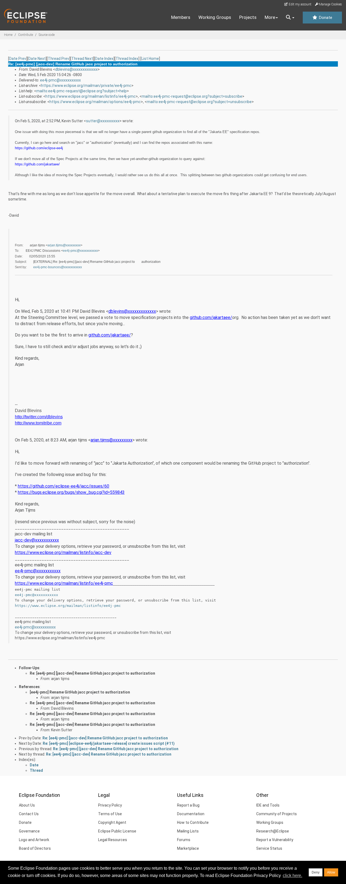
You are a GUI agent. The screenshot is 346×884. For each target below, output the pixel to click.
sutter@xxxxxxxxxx (102, 121)
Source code (47, 35)
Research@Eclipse (272, 831)
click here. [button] (292, 875)
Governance (29, 831)
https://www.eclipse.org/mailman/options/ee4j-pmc (95, 102)
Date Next (37, 58)
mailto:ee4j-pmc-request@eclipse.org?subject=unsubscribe (199, 102)
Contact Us (29, 814)
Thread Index (127, 58)
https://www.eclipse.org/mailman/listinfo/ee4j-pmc (90, 96)
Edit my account (299, 4)
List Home (150, 58)
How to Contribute (193, 822)
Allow (331, 872)
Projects (248, 17)
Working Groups (214, 17)
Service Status (269, 848)
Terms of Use (110, 814)
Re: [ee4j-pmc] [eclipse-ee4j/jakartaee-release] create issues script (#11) (109, 743)
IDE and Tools (268, 805)
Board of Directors (35, 848)
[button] (290, 18)
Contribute (25, 35)
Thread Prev (58, 58)
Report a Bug (188, 805)
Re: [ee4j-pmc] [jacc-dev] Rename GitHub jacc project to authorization (92, 673)
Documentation (190, 814)
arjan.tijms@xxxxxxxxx (64, 245)
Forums (183, 840)
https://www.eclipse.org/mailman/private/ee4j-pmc (86, 85)
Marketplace (188, 848)
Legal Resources (112, 840)
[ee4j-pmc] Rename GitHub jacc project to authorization (80, 692)
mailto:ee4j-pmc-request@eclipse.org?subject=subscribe (192, 96)
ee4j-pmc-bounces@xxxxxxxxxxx (57, 267)
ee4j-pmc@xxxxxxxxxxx (60, 80)
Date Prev (17, 58)
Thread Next (82, 58)
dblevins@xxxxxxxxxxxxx (76, 69)
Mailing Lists (188, 831)
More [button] (270, 17)
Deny (316, 872)
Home (8, 35)
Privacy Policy (110, 805)
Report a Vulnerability (274, 840)
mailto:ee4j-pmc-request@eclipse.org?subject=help (81, 91)
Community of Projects (276, 814)
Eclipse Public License (117, 831)
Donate (325, 17)
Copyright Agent (112, 822)
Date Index (104, 58)
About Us (27, 805)
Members (180, 17)
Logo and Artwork (34, 840)
